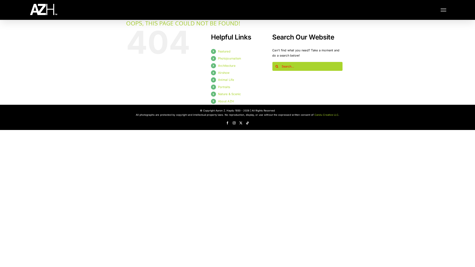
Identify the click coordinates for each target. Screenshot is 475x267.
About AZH (226, 101)
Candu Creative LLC (326, 114)
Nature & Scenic (229, 94)
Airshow (224, 73)
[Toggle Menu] (443, 10)
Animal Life (226, 80)
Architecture (226, 65)
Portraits (224, 87)
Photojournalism (229, 58)
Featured (224, 51)
